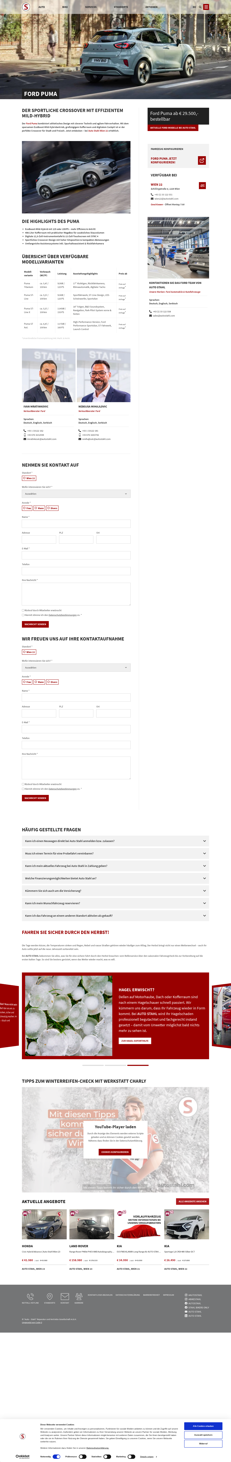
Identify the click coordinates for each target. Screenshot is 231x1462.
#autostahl (195, 1295)
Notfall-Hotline (30, 1302)
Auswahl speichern (203, 1435)
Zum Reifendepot (131, 1038)
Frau (28, 508)
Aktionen (151, 7)
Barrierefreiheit (151, 1295)
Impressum (168, 1295)
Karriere (79, 1302)
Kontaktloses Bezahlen (100, 1295)
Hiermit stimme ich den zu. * (53, 615)
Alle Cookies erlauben (203, 1426)
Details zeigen (146, 1457)
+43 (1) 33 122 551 (163, 194)
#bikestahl (194, 1299)
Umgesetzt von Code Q (32, 1322)
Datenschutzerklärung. (97, 1448)
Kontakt (65, 1302)
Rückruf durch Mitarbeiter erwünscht (43, 610)
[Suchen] (200, 7)
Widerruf (203, 1443)
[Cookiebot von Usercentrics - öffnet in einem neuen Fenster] (22, 1457)
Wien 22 (30, 478)
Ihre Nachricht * (30, 580)
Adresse (26, 532)
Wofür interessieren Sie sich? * (37, 486)
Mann (41, 508)
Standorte (121, 7)
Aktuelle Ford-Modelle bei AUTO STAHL (173, 127)
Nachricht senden (35, 624)
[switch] (82, 1457)
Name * (26, 516)
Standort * (27, 472)
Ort (98, 532)
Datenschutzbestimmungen (63, 615)
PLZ (61, 532)
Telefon (26, 564)
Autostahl (194, 1303)
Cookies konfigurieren (115, 1152)
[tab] (93, 1065)
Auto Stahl (195, 1311)
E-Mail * (26, 548)
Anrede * (26, 502)
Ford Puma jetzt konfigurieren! (164, 160)
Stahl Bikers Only (198, 1307)
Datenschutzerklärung (128, 1295)
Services (91, 7)
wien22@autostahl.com (166, 198)
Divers (54, 508)
